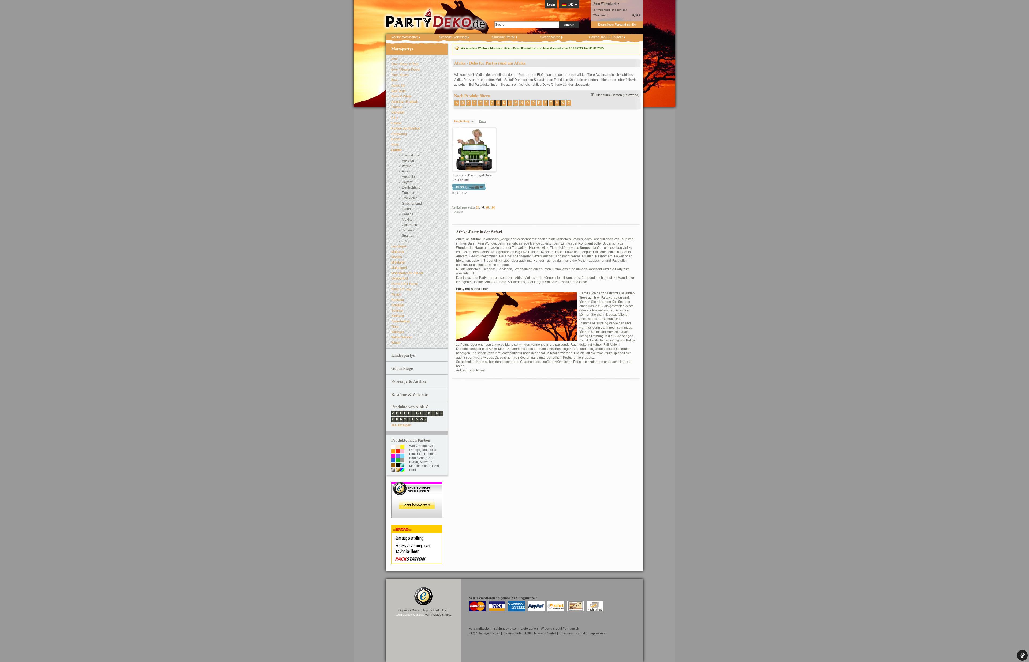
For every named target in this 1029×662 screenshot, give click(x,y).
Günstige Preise (503, 37)
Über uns (566, 633)
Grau (430, 458)
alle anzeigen (401, 425)
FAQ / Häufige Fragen (484, 633)
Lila (420, 454)
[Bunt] (402, 470)
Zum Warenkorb (605, 3)
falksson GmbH (545, 633)
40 (482, 207)
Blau (412, 458)
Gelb (431, 446)
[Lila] (398, 456)
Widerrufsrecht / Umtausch (560, 628)
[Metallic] (402, 465)
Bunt (412, 470)
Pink (412, 454)
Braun (413, 462)
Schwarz (426, 462)
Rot (424, 450)
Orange (414, 450)
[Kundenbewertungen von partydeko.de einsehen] (416, 484)
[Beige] (398, 447)
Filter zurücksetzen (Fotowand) (617, 95)
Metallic (414, 466)
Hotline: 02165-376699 (606, 37)
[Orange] (393, 452)
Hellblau (430, 454)
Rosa (432, 450)
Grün (421, 458)
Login (551, 4)
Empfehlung (462, 121)
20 (477, 207)
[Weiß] (393, 447)
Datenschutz (512, 633)
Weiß (413, 446)
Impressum (598, 633)
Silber (426, 466)
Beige (422, 446)
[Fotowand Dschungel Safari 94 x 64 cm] (474, 150)
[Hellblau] (402, 456)
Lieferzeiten (529, 628)
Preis (482, 121)
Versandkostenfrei (404, 37)
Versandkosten (480, 628)
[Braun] (393, 465)
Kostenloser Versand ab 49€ (617, 24)
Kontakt (581, 633)
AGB (527, 633)
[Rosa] (402, 452)
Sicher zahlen (550, 37)
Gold (435, 466)
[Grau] (402, 461)
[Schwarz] (398, 465)
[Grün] (398, 461)
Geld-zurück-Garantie (410, 614)
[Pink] (393, 456)
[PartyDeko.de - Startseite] (435, 18)
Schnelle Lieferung (453, 37)
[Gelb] (402, 447)
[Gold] (398, 470)
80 (487, 207)
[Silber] (393, 470)
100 (492, 207)
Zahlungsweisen (506, 628)
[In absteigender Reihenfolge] (473, 121)
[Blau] (393, 461)
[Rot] (398, 452)
